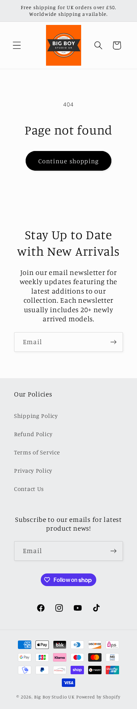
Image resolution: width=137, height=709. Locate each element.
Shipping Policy (36, 415)
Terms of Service (37, 452)
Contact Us (29, 488)
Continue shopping (68, 161)
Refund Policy (33, 434)
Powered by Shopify (98, 697)
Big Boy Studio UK (54, 697)
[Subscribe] (113, 342)
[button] (17, 45)
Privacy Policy (33, 470)
